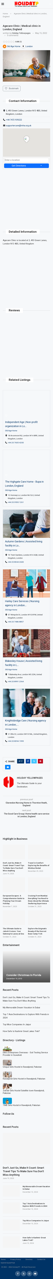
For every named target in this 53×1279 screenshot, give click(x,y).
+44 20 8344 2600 (16, 562)
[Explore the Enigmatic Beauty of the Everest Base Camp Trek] (39, 917)
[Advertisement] (26, 195)
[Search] (50, 4)
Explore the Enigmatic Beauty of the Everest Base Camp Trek (37, 931)
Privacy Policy (15, 1259)
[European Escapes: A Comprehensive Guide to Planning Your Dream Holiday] (14, 884)
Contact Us (41, 1259)
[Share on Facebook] (28, 761)
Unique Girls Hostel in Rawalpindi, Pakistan (22, 1067)
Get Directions (19, 165)
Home (5, 14)
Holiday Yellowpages (21, 33)
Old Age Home (11, 430)
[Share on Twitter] (34, 761)
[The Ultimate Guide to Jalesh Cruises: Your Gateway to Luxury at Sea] (14, 917)
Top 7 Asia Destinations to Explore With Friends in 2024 (35, 1204)
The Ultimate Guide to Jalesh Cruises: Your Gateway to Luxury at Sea (13, 931)
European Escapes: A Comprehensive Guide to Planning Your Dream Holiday (13, 900)
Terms (3, 1259)
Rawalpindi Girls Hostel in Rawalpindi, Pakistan (24, 1078)
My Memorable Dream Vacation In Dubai (21, 1007)
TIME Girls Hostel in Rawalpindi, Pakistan (21, 1105)
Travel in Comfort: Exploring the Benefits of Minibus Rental (38, 865)
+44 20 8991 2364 (16, 681)
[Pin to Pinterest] (40, 761)
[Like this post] (21, 761)
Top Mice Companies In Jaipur (17, 1024)
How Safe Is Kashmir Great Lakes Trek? (21, 1031)
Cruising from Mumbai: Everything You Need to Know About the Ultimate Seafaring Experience (38, 900)
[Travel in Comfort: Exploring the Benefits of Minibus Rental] (39, 852)
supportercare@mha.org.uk (18, 125)
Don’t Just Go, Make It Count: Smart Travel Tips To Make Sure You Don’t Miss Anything (23, 1171)
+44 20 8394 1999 (16, 741)
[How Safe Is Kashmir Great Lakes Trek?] (11, 1242)
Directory (29, 1259)
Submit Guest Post (8, 1263)
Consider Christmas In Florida (23, 975)
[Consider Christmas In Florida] (26, 966)
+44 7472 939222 (14, 120)
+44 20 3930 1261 (16, 502)
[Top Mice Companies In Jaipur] (11, 1225)
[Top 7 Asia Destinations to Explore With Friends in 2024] (11, 1208)
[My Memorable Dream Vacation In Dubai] (11, 1191)
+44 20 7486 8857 (16, 622)
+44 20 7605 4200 (16, 442)
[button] (5, 966)
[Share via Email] (7, 767)
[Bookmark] (6, 415)
